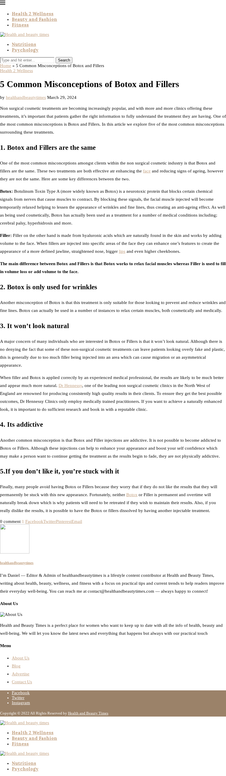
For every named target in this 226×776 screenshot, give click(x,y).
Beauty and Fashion (34, 19)
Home (5, 65)
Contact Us (22, 681)
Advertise (20, 674)
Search (64, 60)
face (147, 171)
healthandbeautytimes (26, 97)
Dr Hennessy (70, 385)
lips (122, 251)
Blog (16, 666)
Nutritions (24, 44)
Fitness (20, 25)
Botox (131, 494)
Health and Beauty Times (88, 713)
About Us (20, 658)
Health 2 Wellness (33, 13)
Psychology (25, 50)
